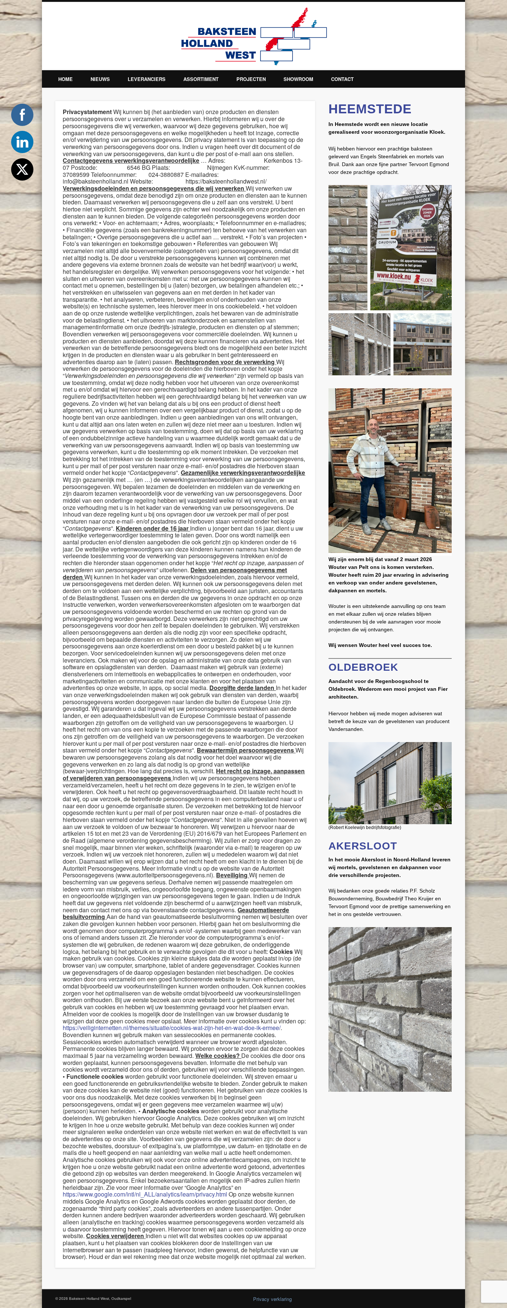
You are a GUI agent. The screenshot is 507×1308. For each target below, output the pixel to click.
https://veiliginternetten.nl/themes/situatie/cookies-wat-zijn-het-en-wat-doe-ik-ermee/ (172, 1027)
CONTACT (342, 78)
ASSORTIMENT (201, 78)
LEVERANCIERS (147, 78)
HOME (65, 78)
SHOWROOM (298, 78)
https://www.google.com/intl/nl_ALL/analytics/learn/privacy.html (145, 1194)
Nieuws (100, 78)
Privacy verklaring (272, 1298)
